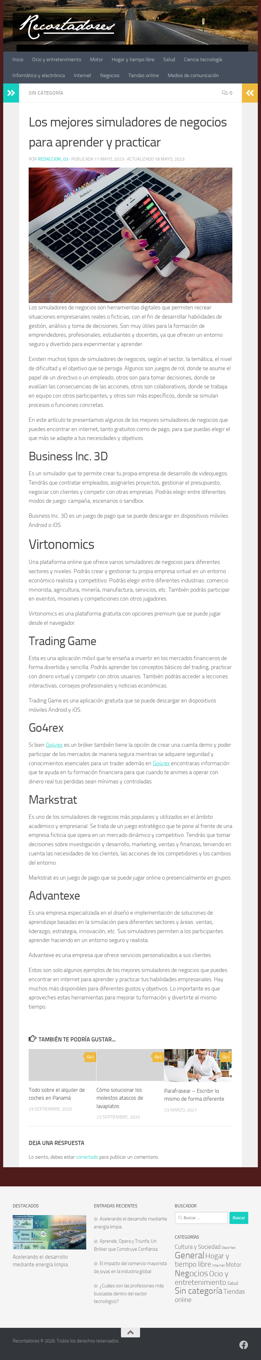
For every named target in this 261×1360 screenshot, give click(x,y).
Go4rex (54, 744)
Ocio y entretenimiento (56, 59)
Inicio (17, 59)
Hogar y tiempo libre (133, 59)
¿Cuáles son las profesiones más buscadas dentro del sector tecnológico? (129, 1293)
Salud (169, 59)
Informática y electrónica (38, 75)
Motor (96, 59)
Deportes (229, 1248)
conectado (87, 1157)
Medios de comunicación (193, 75)
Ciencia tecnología (203, 59)
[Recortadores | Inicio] (69, 27)
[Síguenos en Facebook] (243, 1345)
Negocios (109, 75)
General (189, 1255)
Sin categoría (46, 93)
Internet (82, 75)
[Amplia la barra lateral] (11, 93)
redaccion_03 (53, 159)
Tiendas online (143, 75)
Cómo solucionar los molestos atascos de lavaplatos (119, 1098)
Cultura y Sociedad (198, 1246)
